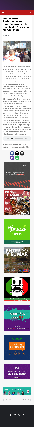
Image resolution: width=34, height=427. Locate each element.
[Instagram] (22, 153)
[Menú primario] (3, 12)
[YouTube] (23, 415)
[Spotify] (17, 158)
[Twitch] (12, 158)
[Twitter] (15, 415)
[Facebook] (12, 153)
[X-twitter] (17, 153)
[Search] (31, 12)
